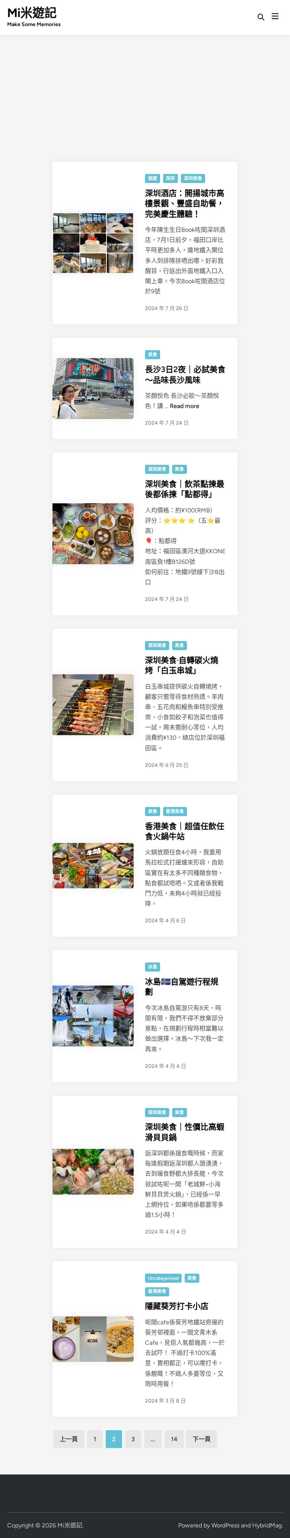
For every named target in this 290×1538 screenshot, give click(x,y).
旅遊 (152, 178)
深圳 (170, 178)
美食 (152, 354)
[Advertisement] (145, 91)
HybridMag (267, 1525)
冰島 (152, 967)
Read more (184, 406)
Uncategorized (163, 1278)
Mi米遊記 (32, 13)
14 (174, 1439)
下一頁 (202, 1439)
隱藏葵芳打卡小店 (176, 1306)
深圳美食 (193, 178)
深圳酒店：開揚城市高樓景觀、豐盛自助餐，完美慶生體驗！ (184, 203)
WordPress (225, 1525)
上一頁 (69, 1439)
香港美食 (175, 811)
